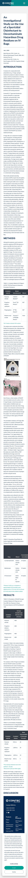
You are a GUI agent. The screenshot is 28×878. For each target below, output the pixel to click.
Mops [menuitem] (7, 822)
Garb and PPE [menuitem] (9, 831)
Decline (14, 872)
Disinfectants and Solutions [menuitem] (9, 825)
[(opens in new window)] (7, 812)
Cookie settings (14, 863)
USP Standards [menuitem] (18, 817)
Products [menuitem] (8, 817)
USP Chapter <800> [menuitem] (18, 825)
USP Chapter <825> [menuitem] (18, 829)
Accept (14, 867)
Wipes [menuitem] (7, 819)
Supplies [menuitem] (8, 828)
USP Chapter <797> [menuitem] (18, 821)
